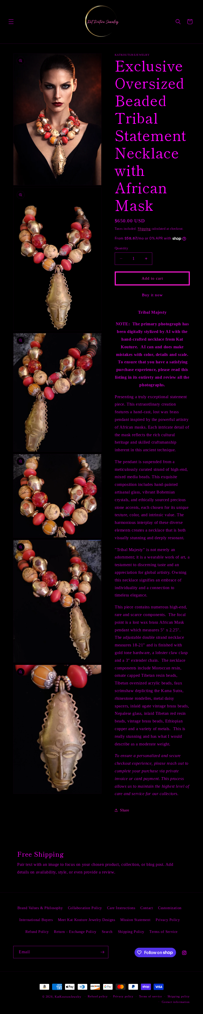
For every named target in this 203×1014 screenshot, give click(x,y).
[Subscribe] (102, 952)
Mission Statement (135, 920)
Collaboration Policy (85, 908)
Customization (170, 908)
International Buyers (36, 920)
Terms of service (150, 996)
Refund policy (98, 996)
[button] (11, 21)
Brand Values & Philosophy (40, 908)
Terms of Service (163, 932)
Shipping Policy (131, 932)
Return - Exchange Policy (75, 932)
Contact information (176, 1001)
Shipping (144, 229)
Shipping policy (179, 996)
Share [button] (124, 810)
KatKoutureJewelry (68, 996)
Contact (146, 908)
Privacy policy (123, 996)
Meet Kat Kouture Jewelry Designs (86, 920)
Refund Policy (37, 932)
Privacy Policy (168, 920)
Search (107, 932)
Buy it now (152, 295)
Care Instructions (121, 908)
